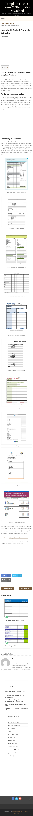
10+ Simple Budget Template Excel (14, 620)
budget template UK (10, 646)
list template (11, 737)
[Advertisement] (16, 54)
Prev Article (8, 588)
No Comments (4, 36)
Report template (12, 746)
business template (12, 722)
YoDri (13, 658)
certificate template (13, 725)
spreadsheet (11, 753)
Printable (10, 740)
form (9, 731)
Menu (3, 18)
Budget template (12, 719)
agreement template (13, 716)
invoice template (12, 734)
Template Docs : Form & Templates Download (16, 7)
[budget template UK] (16, 634)
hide (7, 67)
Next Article (25, 588)
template (10, 756)
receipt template (12, 743)
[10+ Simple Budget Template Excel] (16, 608)
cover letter (11, 728)
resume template (12, 749)
